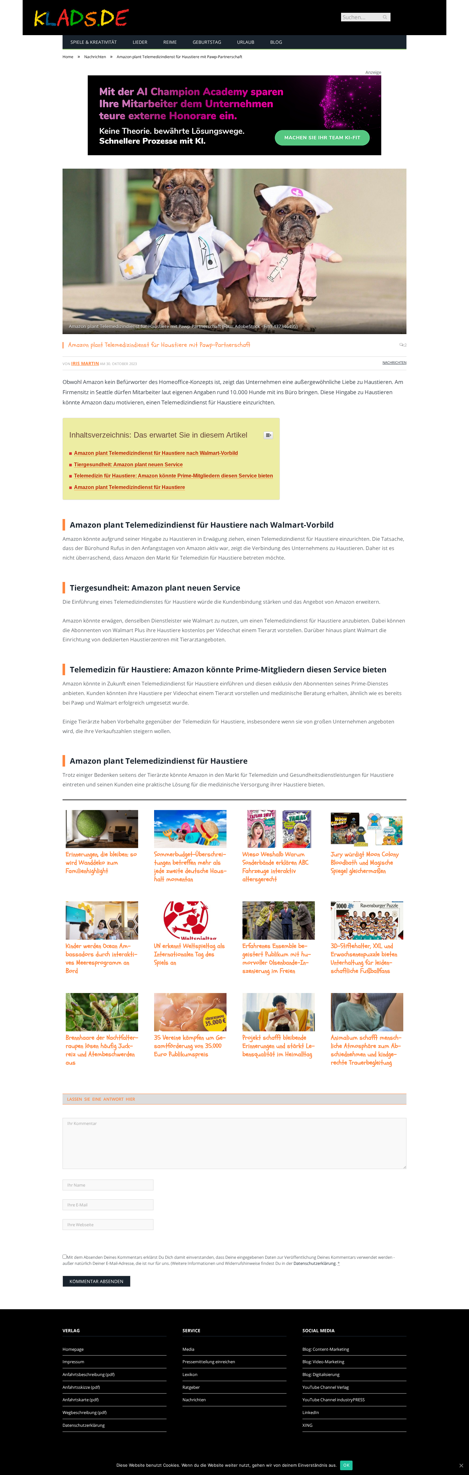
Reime (170, 42)
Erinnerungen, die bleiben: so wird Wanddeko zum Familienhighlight (101, 862)
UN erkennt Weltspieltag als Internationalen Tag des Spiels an (189, 954)
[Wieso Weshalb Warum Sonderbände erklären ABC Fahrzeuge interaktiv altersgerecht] (278, 829)
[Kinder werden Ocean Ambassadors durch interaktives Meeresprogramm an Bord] (102, 920)
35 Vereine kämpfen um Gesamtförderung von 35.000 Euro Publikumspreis (190, 1046)
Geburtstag (207, 42)
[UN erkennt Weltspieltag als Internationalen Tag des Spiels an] (190, 920)
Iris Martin (85, 363)
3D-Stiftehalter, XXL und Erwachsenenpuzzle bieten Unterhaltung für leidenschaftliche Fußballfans (364, 958)
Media (188, 1349)
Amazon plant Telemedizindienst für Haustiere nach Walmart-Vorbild (156, 453)
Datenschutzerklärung (315, 1263)
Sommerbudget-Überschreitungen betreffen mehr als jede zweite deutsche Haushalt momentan (190, 866)
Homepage (73, 1349)
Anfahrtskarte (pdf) (81, 1399)
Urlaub (245, 42)
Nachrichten (394, 362)
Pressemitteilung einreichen (208, 1361)
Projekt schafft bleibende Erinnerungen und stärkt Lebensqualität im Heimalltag (278, 1046)
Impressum (73, 1361)
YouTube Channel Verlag (325, 1387)
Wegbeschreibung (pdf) (85, 1412)
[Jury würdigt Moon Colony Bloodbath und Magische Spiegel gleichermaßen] (367, 829)
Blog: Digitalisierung (320, 1374)
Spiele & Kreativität (94, 42)
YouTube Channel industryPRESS (333, 1399)
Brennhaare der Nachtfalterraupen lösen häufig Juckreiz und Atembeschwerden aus (102, 1050)
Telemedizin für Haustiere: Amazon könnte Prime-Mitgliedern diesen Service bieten (173, 475)
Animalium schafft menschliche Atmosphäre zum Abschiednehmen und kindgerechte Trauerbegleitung (366, 1050)
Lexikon (189, 1374)
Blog (276, 42)
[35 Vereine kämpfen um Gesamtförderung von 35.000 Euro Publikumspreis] (190, 1012)
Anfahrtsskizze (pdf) (81, 1387)
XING (307, 1425)
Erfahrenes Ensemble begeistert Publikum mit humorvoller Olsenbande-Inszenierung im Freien (276, 958)
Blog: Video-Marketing (323, 1361)
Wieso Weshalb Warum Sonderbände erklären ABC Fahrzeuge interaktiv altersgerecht (275, 866)
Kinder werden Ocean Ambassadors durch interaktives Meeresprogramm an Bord (101, 958)
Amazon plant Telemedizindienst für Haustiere (129, 487)
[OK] (461, 1465)
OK (346, 1465)
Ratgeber (191, 1387)
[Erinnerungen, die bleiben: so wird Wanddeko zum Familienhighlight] (102, 829)
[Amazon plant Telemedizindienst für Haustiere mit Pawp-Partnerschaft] (234, 252)
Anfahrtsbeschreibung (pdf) (89, 1374)
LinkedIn (310, 1412)
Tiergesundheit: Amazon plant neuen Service (128, 464)
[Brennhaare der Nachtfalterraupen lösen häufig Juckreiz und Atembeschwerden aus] (102, 1012)
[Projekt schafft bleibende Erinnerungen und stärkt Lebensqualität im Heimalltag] (278, 1012)
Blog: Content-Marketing (325, 1349)
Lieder (140, 42)
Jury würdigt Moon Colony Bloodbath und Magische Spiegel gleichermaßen (365, 862)
